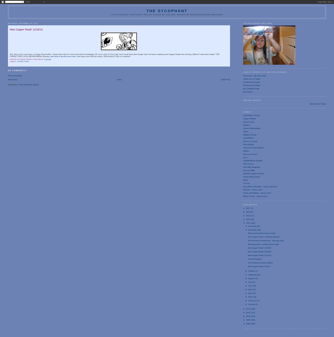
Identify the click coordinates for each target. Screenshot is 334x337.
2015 (248, 216)
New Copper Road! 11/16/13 (259, 252)
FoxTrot (246, 183)
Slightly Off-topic (250, 135)
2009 (248, 320)
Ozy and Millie (249, 170)
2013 (248, 223)
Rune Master (248, 144)
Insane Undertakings (251, 128)
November (252, 230)
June (250, 286)
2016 (248, 212)
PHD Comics (248, 164)
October (251, 271)
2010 (248, 316)
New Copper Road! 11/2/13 (259, 266)
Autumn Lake (248, 122)
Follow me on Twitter (251, 79)
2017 (248, 208)
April (250, 293)
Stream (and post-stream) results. (262, 233)
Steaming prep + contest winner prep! (263, 244)
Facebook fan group (251, 82)
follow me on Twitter (318, 104)
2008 (248, 324)
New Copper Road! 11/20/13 (259, 248)
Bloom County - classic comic (255, 196)
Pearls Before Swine (251, 177)
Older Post (225, 80)
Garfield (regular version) (253, 173)
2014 (248, 219)
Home (119, 80)
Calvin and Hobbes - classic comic (257, 193)
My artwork (247, 92)
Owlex (245, 131)
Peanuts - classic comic (253, 190)
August (251, 278)
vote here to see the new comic (63, 56)
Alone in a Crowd (250, 141)
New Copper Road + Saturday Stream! (264, 237)
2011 (248, 313)
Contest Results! (254, 259)
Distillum (246, 125)
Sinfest (246, 151)
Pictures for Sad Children (253, 148)
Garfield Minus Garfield (252, 161)
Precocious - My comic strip (254, 76)
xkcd (245, 157)
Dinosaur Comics (250, 154)
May (250, 289)
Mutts (245, 180)
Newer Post (12, 80)
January (251, 304)
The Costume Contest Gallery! (260, 263)
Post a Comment (15, 76)
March (251, 297)
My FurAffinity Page (251, 89)
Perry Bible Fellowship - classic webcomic (260, 187)
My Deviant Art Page (251, 85)
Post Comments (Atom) (29, 85)
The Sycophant (167, 11)
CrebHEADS (248, 138)
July (250, 282)
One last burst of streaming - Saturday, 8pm (266, 241)
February (252, 301)
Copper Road (23, 61)
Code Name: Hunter (251, 115)
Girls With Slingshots (251, 167)
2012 (248, 309)
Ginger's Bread (249, 119)
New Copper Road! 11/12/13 (259, 255)
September (253, 275)
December (252, 226)
